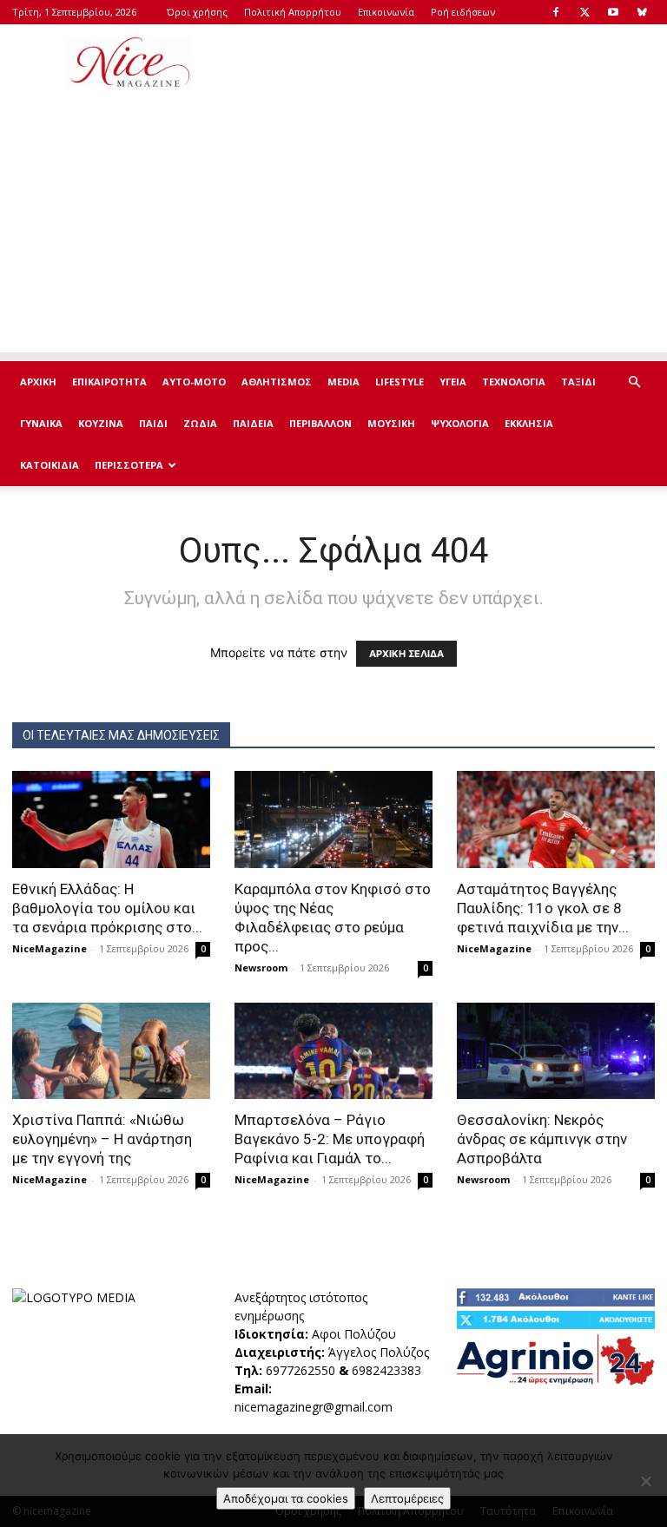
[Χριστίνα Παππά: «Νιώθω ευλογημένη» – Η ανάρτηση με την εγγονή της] (111, 1051)
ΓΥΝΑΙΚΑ (41, 423)
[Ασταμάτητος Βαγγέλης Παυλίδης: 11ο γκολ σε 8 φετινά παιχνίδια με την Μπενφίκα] (556, 819)
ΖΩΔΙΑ (200, 423)
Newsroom (260, 967)
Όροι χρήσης (197, 11)
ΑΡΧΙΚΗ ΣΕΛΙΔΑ (406, 654)
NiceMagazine (49, 948)
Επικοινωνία (386, 11)
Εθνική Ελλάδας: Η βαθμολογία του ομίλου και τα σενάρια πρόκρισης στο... (107, 908)
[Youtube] (613, 12)
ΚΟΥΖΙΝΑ (100, 423)
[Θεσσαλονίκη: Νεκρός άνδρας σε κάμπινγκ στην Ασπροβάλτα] (556, 1051)
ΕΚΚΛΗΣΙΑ (529, 423)
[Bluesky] (642, 12)
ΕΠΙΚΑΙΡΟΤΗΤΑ (109, 381)
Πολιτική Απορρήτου (292, 11)
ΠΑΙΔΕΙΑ (253, 423)
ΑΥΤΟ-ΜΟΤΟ (194, 381)
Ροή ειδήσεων (463, 11)
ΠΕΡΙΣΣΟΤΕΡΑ (129, 464)
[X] (584, 12)
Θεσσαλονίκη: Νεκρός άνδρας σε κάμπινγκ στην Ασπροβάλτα (542, 1139)
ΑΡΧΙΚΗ (38, 381)
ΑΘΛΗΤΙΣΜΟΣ (276, 381)
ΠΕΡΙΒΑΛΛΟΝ (320, 423)
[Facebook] (556, 12)
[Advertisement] (451, 62)
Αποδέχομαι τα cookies (285, 1498)
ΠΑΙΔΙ (153, 423)
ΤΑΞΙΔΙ (578, 381)
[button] (634, 382)
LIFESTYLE (399, 381)
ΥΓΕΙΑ (452, 381)
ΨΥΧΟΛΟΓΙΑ (460, 423)
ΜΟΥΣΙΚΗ (391, 423)
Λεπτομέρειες (407, 1498)
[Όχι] (645, 1481)
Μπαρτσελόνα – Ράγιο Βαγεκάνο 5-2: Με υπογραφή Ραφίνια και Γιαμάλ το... (329, 1139)
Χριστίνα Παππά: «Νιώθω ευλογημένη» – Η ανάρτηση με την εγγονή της (102, 1139)
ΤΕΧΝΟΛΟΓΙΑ (513, 381)
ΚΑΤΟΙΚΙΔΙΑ (49, 464)
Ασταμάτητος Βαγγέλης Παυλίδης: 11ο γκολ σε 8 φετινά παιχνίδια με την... (543, 908)
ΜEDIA (343, 381)
